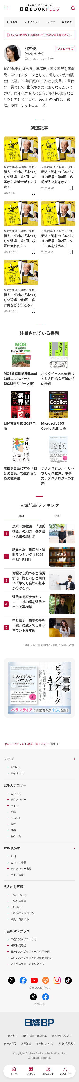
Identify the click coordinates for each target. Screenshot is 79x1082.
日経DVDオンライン (23, 913)
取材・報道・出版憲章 (35, 1035)
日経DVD (16, 907)
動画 (13, 830)
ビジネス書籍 (18, 862)
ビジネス (12, 22)
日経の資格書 (18, 901)
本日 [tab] (21, 515)
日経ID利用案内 (66, 1043)
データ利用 (10, 1043)
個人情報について (61, 1035)
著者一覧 (32, 744)
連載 (13, 811)
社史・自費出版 (20, 919)
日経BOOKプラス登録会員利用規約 (31, 957)
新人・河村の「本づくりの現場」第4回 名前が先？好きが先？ (57, 177)
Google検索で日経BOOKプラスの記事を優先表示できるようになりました (40, 35)
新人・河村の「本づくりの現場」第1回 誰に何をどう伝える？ (20, 300)
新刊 (13, 856)
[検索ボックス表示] (73, 7)
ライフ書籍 (17, 874)
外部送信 (26, 1043)
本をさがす (12, 848)
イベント (16, 817)
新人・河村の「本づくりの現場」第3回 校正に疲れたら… (20, 241)
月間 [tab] (57, 515)
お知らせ (16, 767)
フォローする (65, 48)
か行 (44, 744)
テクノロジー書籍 (21, 868)
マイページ (17, 773)
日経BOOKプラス (14, 744)
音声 (13, 824)
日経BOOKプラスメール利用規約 (30, 951)
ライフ (51, 22)
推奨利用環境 (18, 945)
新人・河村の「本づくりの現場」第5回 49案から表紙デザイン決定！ (20, 179)
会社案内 (12, 1035)
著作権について (44, 1043)
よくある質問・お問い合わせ (28, 963)
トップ (8, 759)
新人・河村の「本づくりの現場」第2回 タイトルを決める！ (57, 241)
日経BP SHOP (19, 894)
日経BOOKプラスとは (23, 939)
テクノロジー (32, 22)
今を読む (67, 22)
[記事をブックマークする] (33, 192)
